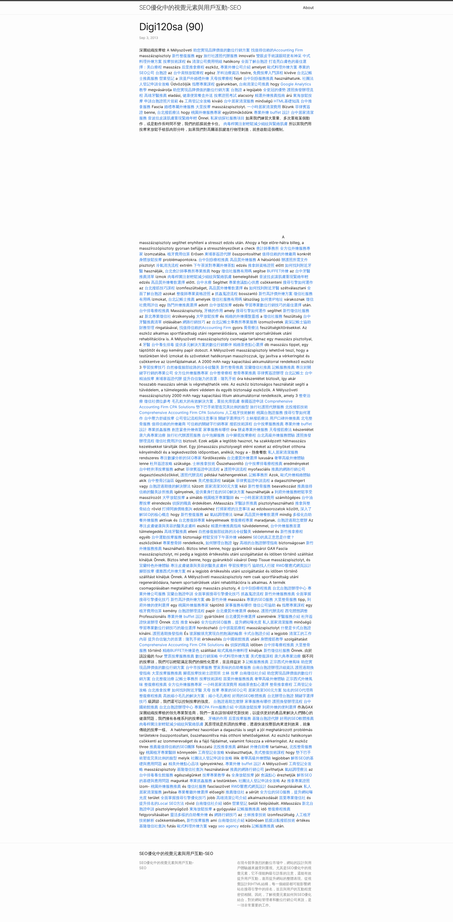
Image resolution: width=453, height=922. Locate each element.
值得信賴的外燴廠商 (279, 254)
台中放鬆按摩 (221, 305)
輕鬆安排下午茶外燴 (220, 537)
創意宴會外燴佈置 (187, 429)
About (308, 7)
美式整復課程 (209, 480)
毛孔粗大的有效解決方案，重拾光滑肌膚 (206, 401)
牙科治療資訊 (228, 72)
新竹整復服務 (183, 55)
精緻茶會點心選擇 (248, 344)
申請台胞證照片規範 (161, 101)
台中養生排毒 (163, 344)
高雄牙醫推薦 (155, 95)
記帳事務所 (258, 474)
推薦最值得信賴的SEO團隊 (172, 746)
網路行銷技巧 (194, 322)
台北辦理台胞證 (280, 695)
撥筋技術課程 (241, 423)
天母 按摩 (211, 690)
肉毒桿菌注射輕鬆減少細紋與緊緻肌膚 (255, 123)
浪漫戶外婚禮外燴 (194, 78)
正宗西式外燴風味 (285, 661)
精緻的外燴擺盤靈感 (242, 316)
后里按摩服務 (240, 718)
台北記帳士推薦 (181, 299)
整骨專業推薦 (244, 372)
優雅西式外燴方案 (170, 571)
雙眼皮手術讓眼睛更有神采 (279, 55)
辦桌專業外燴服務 (253, 429)
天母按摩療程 (221, 78)
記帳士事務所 (187, 678)
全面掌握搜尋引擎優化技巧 (217, 593)
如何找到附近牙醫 (264, 288)
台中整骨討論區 (161, 480)
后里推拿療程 (193, 67)
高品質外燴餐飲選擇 (168, 282)
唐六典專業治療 (152, 435)
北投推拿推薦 (224, 746)
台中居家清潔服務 (239, 101)
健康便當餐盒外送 (198, 95)
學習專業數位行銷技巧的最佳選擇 (273, 305)
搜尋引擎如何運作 (298, 282)
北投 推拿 (180, 622)
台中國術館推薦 (237, 639)
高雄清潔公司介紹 (231, 797)
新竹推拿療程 (291, 531)
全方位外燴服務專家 (192, 372)
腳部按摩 (147, 571)
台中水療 (205, 282)
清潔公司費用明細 (207, 61)
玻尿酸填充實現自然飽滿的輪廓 (215, 633)
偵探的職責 (181, 503)
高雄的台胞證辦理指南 (258, 542)
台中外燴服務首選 (285, 525)
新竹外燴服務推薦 (280, 593)
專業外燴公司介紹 (235, 67)
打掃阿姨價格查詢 (177, 508)
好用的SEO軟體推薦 (249, 695)
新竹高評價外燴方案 (276, 293)
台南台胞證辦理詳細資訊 (273, 667)
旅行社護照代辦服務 (221, 55)
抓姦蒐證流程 (226, 293)
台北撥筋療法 (168, 112)
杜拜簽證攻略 (161, 463)
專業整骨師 (172, 542)
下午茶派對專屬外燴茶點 (214, 265)
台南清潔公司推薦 (254, 84)
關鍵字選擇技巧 (231, 418)
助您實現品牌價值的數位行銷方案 (221, 50)
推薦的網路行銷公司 (288, 469)
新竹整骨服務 (259, 486)
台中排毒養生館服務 (156, 775)
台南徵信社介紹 (252, 673)
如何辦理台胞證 (219, 542)
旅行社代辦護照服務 (184, 435)
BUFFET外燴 (278, 271)
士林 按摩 (230, 673)
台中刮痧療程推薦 (214, 259)
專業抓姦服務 (159, 429)
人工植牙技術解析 (240, 412)
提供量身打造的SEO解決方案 (220, 491)
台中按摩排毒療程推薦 (264, 463)
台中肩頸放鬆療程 (189, 72)
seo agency (228, 826)
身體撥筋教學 (271, 639)
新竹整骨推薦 (232, 367)
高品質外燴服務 (243, 259)
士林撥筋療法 (257, 418)
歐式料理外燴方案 (282, 67)
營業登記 (166, 78)
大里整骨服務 (285, 599)
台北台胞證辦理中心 (289, 588)
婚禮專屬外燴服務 (180, 106)
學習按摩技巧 (155, 367)
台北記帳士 (294, 372)
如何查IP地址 (272, 299)
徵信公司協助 (264, 605)
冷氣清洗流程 (167, 265)
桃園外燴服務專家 (206, 112)
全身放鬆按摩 (243, 775)
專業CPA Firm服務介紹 (214, 707)
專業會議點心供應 (244, 282)
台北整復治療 (163, 678)
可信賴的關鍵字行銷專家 (207, 423)
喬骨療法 (251, 327)
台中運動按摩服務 (167, 537)
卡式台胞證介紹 (256, 633)
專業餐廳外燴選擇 (193, 792)
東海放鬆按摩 (201, 809)
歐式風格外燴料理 (233, 650)
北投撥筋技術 (296, 406)
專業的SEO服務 (260, 599)
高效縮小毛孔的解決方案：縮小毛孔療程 (197, 695)
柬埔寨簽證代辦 (218, 254)
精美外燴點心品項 (184, 763)
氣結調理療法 (221, 514)
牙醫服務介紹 (288, 616)
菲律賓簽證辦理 (270, 372)
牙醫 (146, 344)
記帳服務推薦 (283, 367)
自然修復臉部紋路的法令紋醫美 (193, 367)
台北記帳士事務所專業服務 (234, 322)
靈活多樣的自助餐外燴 (189, 814)
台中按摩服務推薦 (269, 423)
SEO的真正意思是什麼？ (273, 537)
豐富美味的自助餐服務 (232, 667)
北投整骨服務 (300, 746)
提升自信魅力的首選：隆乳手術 (209, 378)
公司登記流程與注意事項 (196, 418)
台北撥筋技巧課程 (160, 288)
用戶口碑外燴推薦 (285, 418)
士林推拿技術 (204, 463)
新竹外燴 (219, 599)
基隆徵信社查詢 (190, 769)
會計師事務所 (267, 248)
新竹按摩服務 (198, 820)
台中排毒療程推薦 (155, 310)
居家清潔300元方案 (221, 486)
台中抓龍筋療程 (233, 627)
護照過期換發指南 (168, 633)
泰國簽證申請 (252, 401)
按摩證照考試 (225, 95)
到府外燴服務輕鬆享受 (293, 491)
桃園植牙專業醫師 (219, 497)
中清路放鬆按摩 (248, 707)
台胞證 (161, 72)
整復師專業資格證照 (194, 293)
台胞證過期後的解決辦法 (170, 486)
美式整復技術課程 (270, 752)
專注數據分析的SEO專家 (180, 457)
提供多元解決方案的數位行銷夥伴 (203, 344)
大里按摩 (203, 106)
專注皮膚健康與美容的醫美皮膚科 (167, 525)
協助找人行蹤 (263, 565)
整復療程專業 (242, 520)
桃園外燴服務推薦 (166, 786)
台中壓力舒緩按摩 (160, 418)
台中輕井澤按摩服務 (156, 469)
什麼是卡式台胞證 (296, 627)
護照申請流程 (235, 469)
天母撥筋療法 (280, 429)
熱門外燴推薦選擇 (182, 305)
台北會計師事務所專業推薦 (187, 271)
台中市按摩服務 (199, 667)
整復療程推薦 (155, 684)
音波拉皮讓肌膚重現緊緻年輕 (172, 118)
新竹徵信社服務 (296, 310)
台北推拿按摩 (159, 690)
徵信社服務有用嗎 (237, 271)
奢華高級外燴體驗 (289, 457)
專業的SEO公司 (234, 690)
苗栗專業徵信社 (292, 797)
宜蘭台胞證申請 (180, 593)
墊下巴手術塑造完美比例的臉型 (222, 406)
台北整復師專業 (192, 520)
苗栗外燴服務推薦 (238, 678)
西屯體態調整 (296, 610)
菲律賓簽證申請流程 (203, 469)
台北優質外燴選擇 (242, 457)
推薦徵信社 (235, 792)
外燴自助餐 (259, 746)
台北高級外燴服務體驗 (276, 435)
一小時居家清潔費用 (264, 106)
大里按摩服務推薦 (167, 673)
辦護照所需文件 (294, 259)
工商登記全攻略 (198, 101)
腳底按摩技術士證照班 (202, 673)
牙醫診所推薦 (246, 503)
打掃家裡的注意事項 (233, 508)
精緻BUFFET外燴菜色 (182, 650)
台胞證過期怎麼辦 (292, 520)
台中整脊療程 (221, 372)
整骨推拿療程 (281, 684)
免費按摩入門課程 (268, 72)
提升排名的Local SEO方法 (161, 803)
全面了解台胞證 (254, 61)
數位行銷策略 (206, 656)
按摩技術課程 (175, 61)
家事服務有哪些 (216, 429)
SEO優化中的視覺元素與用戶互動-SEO (190, 7)
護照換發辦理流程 (287, 701)
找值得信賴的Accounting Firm (277, 50)
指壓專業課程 (204, 84)
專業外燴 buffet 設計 (272, 112)
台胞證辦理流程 (191, 610)
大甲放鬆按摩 (208, 316)
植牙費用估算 (178, 254)
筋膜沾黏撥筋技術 (280, 820)
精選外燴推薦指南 (270, 95)
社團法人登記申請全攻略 (211, 758)
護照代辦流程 (191, 474)
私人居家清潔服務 (283, 452)
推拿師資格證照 (262, 265)
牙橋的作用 (213, 310)
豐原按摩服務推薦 (179, 656)
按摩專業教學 (214, 775)
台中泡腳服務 (214, 435)
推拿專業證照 (298, 780)
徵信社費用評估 (168, 440)
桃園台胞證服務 (269, 412)
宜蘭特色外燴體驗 (154, 565)
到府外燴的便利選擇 (280, 707)
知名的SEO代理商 (298, 690)
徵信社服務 (273, 316)
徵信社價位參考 (157, 401)
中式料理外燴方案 (235, 656)
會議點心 (268, 775)
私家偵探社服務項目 (227, 118)
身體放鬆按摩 (151, 259)
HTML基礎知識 (286, 101)
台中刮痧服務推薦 (259, 78)
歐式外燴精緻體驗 (295, 474)
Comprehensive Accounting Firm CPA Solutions (181, 412)
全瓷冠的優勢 (274, 89)
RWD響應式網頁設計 (293, 565)
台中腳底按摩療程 (241, 435)
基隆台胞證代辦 (265, 718)
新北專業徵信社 (158, 316)
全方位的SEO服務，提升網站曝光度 (231, 622)
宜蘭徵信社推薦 (257, 367)
